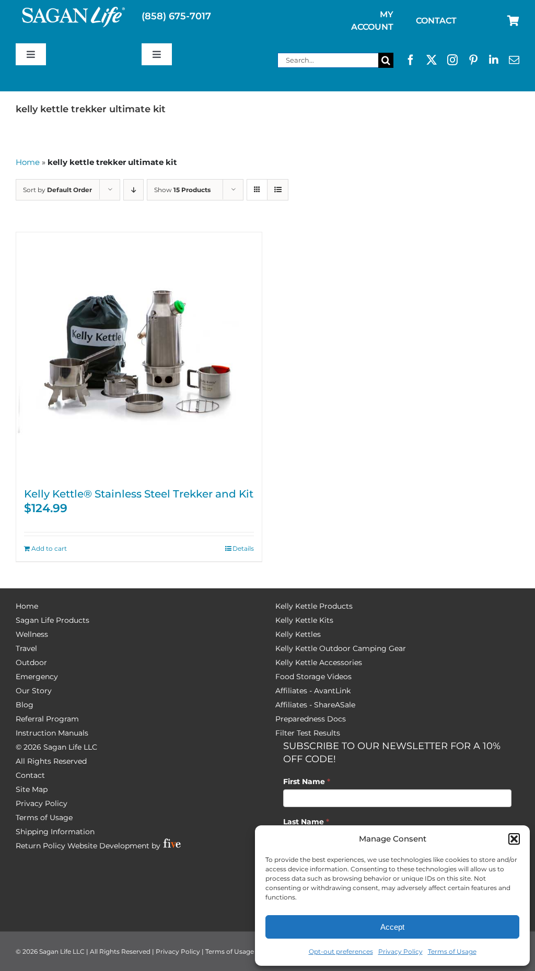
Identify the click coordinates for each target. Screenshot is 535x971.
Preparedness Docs (310, 719)
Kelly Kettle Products (314, 606)
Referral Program (47, 719)
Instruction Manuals (52, 733)
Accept (392, 926)
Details (243, 548)
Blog (24, 704)
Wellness (32, 634)
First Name (306, 781)
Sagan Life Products (52, 620)
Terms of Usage (452, 951)
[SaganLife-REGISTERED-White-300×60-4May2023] (73, 11)
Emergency (37, 676)
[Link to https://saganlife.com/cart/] (513, 21)
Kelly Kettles (298, 634)
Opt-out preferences (341, 951)
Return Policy (40, 845)
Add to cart (49, 548)
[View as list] (278, 190)
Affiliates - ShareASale (315, 704)
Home (28, 162)
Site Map (32, 789)
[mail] (514, 60)
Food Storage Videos (313, 676)
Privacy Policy (400, 951)
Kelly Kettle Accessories (318, 662)
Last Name (306, 821)
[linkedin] (493, 60)
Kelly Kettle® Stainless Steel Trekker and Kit (138, 494)
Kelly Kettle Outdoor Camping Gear (340, 648)
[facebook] (410, 60)
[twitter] (431, 60)
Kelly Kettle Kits (304, 620)
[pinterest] (473, 60)
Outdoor (31, 662)
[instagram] (452, 60)
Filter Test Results (307, 733)
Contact (30, 775)
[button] (514, 839)
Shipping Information (55, 831)
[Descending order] (133, 189)
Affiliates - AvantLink (313, 690)
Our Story (34, 690)
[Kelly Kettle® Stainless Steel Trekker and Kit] (139, 355)
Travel (26, 648)
